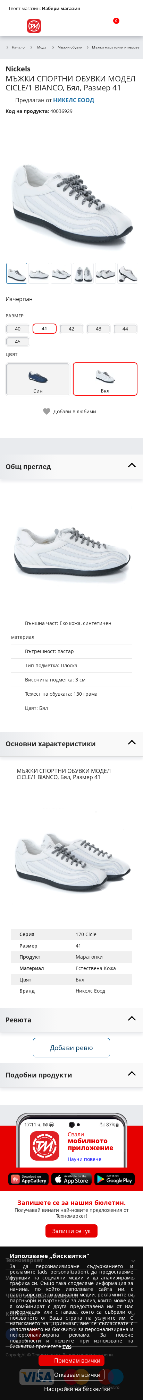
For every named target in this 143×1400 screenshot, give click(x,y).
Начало (18, 47)
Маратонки (89, 956)
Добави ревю (71, 1047)
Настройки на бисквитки (77, 1389)
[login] (128, 26)
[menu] (15, 26)
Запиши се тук (71, 1231)
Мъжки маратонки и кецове (116, 47)
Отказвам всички (77, 1375)
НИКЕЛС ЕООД (73, 100)
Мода (42, 47)
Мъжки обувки (70, 47)
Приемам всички (77, 1360)
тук (66, 1346)
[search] (94, 26)
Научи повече (84, 1159)
